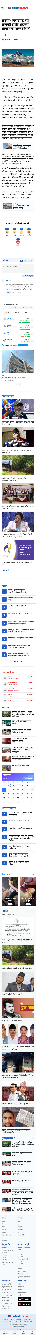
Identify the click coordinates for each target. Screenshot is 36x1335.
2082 (21, 1256)
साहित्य (3, 1227)
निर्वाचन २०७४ (5, 1292)
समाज (3, 1221)
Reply (8, 292)
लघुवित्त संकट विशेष (7, 1287)
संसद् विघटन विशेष (6, 1290)
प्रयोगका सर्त (21, 1287)
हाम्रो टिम (20, 1284)
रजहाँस (8, 280)
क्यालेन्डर (7, 775)
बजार (19, 1221)
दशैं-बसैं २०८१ (5, 1309)
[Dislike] (18, 292)
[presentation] (16, 384)
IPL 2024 (4, 1255)
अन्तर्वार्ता (4, 1230)
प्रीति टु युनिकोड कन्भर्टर (24, 1274)
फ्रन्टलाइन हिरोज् (22, 1271)
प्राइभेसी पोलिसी (22, 1292)
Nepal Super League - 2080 (8, 1263)
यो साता (9, 915)
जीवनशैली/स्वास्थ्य (6, 1235)
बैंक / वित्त (20, 1230)
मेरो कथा (20, 1269)
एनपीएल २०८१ (5, 1248)
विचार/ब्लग (4, 1224)
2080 (21, 1252)
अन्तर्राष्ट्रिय (4, 1241)
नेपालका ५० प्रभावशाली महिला (24, 1249)
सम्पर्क (19, 1295)
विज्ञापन (20, 1290)
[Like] (13, 292)
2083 (21, 1266)
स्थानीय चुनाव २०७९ (7, 1295)
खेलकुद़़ (4, 1232)
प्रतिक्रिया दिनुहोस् (28, 276)
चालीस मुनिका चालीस (23, 1259)
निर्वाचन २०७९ (5, 1298)
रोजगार (20, 1227)
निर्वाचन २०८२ (5, 1301)
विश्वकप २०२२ (5, 1306)
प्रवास (3, 1238)
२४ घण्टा (4, 915)
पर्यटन (19, 1224)
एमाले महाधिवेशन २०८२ (7, 1303)
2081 (21, 1254)
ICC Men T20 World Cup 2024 (7, 1251)
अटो (19, 1232)
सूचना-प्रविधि (21, 1235)
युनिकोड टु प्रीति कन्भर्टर (24, 1277)
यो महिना (15, 915)
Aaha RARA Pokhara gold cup (8, 1259)
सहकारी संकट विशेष (7, 1284)
